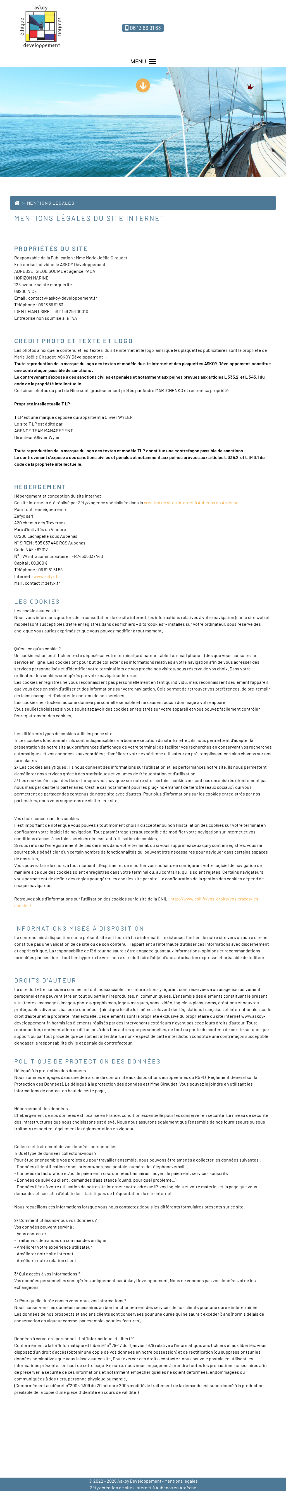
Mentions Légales (51, 203)
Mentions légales (181, 1480)
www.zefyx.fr (46, 576)
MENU (138, 61)
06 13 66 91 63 (145, 28)
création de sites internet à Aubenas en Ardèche (149, 1487)
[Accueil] (17, 203)
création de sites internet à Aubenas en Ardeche (191, 502)
